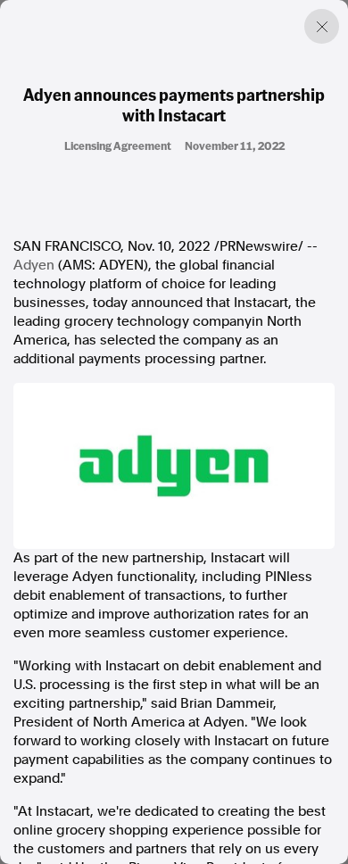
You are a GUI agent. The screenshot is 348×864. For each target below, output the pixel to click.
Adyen (33, 265)
